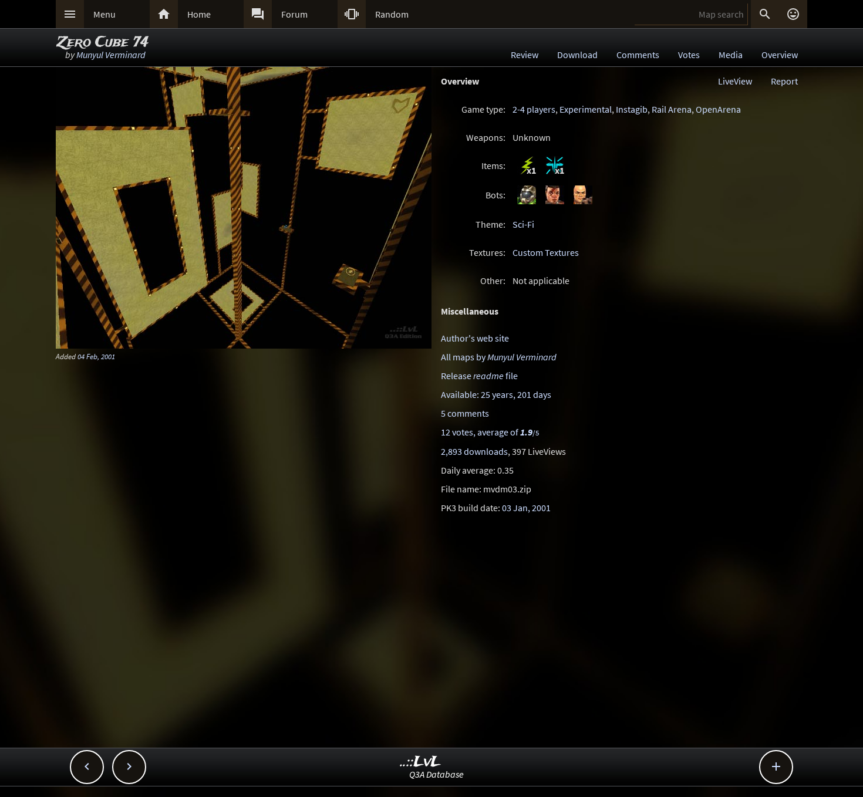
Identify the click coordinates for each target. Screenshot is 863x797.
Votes (689, 54)
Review (524, 54)
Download (577, 54)
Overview (779, 54)
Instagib (632, 109)
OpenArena (718, 109)
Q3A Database (436, 774)
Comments (637, 54)
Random (392, 14)
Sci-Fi (523, 224)
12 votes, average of (490, 432)
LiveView (735, 81)
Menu (104, 14)
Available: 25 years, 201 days (496, 394)
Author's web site (475, 338)
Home (199, 14)
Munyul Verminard (111, 54)
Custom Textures (546, 252)
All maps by (499, 357)
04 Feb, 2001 (96, 356)
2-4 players (534, 109)
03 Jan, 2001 (526, 508)
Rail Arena (672, 109)
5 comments (465, 413)
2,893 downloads (474, 451)
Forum (294, 14)
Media (731, 54)
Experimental (585, 109)
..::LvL (420, 762)
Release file (479, 375)
